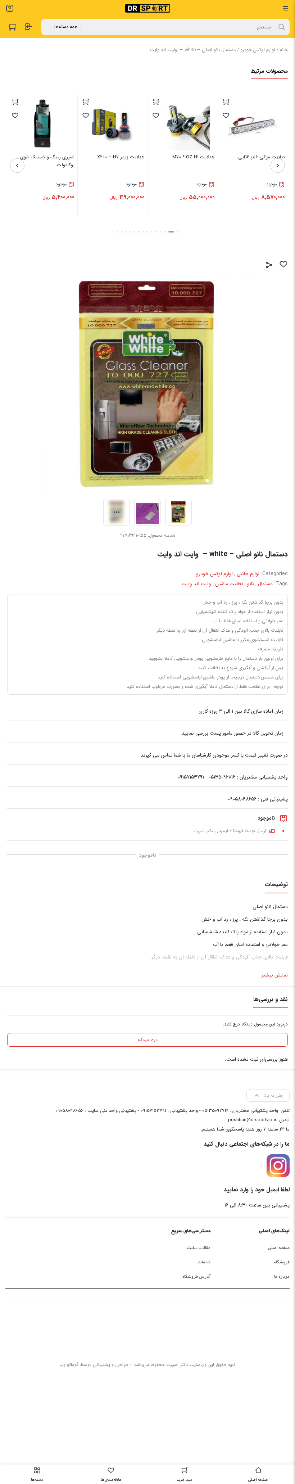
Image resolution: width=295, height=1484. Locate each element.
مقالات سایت (198, 1248)
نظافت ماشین (229, 584)
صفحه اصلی (279, 1248)
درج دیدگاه (148, 1039)
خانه (284, 50)
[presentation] (278, 165)
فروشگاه (282, 1262)
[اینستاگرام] (278, 1165)
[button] (177, 232)
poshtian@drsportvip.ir (252, 1120)
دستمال (265, 584)
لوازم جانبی (248, 574)
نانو (250, 584)
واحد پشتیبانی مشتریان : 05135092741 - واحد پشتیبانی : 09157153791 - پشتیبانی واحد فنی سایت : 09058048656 (166, 1110)
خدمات (204, 1262)
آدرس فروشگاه (196, 1276)
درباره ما (282, 1276)
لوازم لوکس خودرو (257, 50)
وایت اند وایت (196, 584)
